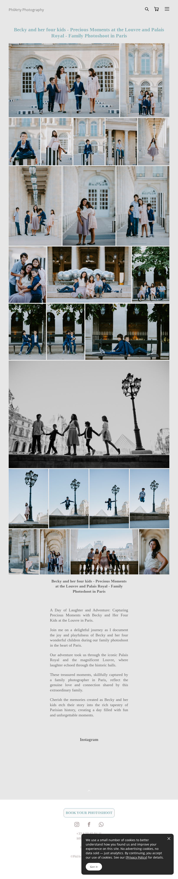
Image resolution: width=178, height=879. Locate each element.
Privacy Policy (136, 857)
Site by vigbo (17, 868)
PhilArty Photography (26, 10)
